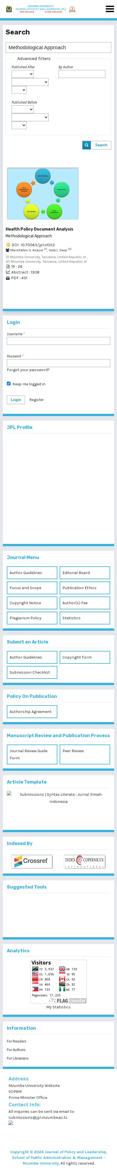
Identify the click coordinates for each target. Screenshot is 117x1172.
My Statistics (58, 1007)
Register (36, 400)
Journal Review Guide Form (28, 754)
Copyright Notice (25, 603)
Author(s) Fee (74, 603)
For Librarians (18, 1058)
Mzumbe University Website (34, 1085)
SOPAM (15, 1091)
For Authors (16, 1050)
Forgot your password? (28, 369)
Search (101, 145)
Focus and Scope (25, 587)
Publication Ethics (79, 587)
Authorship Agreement (31, 711)
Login (16, 400)
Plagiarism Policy (25, 618)
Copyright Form (77, 657)
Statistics (71, 618)
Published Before (24, 102)
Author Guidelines (26, 572)
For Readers (16, 1041)
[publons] (68, 905)
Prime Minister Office (28, 1097)
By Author (65, 67)
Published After (23, 67)
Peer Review (73, 751)
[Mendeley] (49, 905)
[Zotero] (68, 924)
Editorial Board (76, 572)
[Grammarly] (49, 924)
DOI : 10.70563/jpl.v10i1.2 (33, 244)
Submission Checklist (30, 672)
